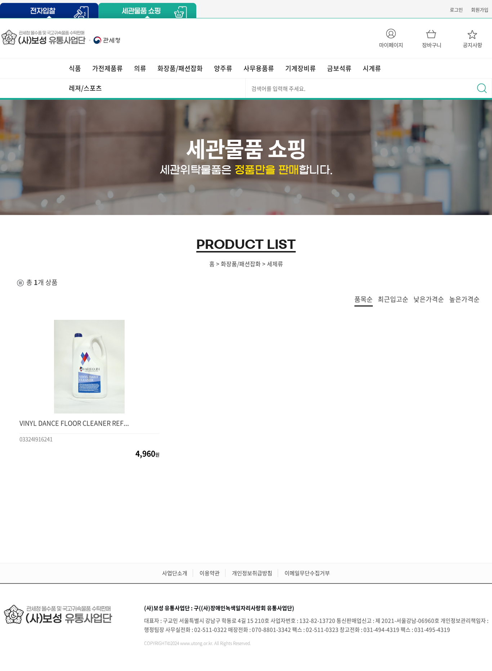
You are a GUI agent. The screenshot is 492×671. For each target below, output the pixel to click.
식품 (75, 68)
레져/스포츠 (85, 88)
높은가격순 (464, 299)
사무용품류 (258, 68)
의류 (140, 68)
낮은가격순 (428, 299)
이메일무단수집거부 (307, 573)
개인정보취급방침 (252, 573)
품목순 (363, 299)
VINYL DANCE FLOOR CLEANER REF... (74, 423)
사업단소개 (174, 573)
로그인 (456, 9)
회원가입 (479, 9)
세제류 (275, 263)
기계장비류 (300, 68)
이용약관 (210, 573)
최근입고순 (393, 299)
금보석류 (339, 68)
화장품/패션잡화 (180, 68)
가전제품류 (107, 68)
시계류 (372, 68)
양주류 (223, 68)
